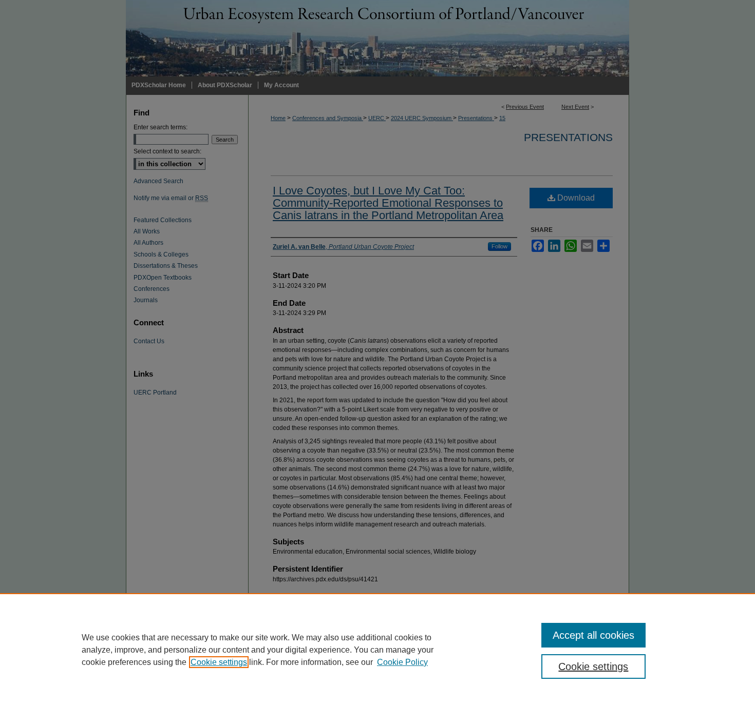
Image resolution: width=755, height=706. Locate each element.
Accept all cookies (593, 635)
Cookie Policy (402, 662)
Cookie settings (219, 662)
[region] (377, 649)
